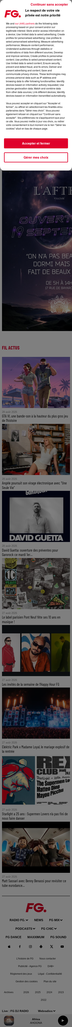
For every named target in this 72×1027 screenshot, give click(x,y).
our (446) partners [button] (25, 23)
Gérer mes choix (36, 157)
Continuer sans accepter (49, 4)
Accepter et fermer (36, 143)
